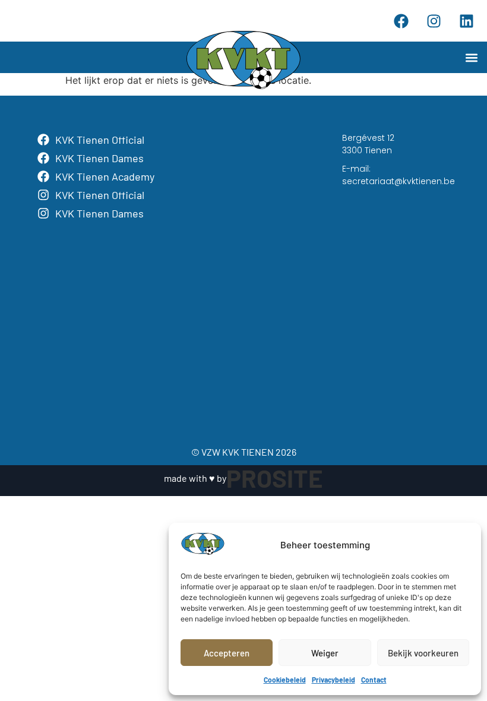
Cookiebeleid (285, 679)
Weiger (325, 653)
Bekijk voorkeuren (423, 653)
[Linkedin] (466, 21)
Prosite (274, 477)
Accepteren (226, 653)
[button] (471, 57)
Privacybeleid (333, 679)
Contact (374, 679)
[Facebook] (401, 21)
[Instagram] (433, 21)
